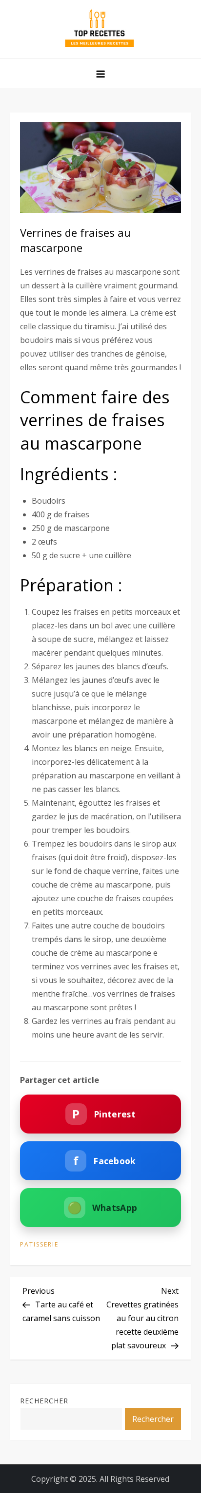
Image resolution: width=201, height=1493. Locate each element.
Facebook (104, 1161)
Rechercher (44, 1400)
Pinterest (103, 1114)
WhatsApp (102, 1207)
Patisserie (39, 1244)
